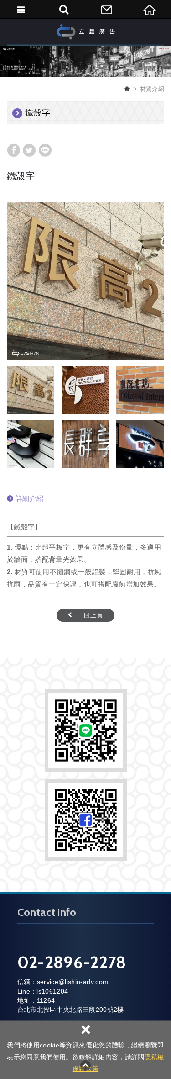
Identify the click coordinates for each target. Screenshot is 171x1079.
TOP (86, 1065)
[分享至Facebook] (14, 150)
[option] (85, 281)
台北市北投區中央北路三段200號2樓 (70, 1009)
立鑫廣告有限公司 (86, 32)
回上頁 (93, 615)
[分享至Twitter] (29, 150)
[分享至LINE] (45, 150)
